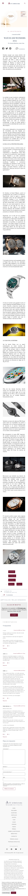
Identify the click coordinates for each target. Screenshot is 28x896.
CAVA (14, 819)
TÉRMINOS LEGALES (14, 839)
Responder (5, 648)
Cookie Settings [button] (6, 892)
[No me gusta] (7, 645)
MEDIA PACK (14, 833)
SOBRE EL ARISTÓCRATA (14, 831)
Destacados (11, 571)
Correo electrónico (7, 772)
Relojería (19, 584)
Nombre (5, 766)
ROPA (14, 808)
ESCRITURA (14, 812)
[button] (3, 48)
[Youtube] (16, 849)
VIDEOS (14, 826)
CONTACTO (14, 836)
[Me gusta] (3, 645)
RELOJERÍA (14, 810)
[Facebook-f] (20, 849)
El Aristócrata (15, 31)
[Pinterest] (11, 849)
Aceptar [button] (13, 892)
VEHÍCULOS (14, 815)
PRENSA (14, 829)
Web (4, 777)
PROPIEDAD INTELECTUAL (14, 841)
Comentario (6, 748)
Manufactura (12, 580)
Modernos (11, 584)
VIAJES (14, 822)
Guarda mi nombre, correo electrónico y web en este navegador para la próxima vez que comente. (14, 784)
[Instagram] (7, 849)
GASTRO (14, 817)
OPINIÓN (14, 824)
